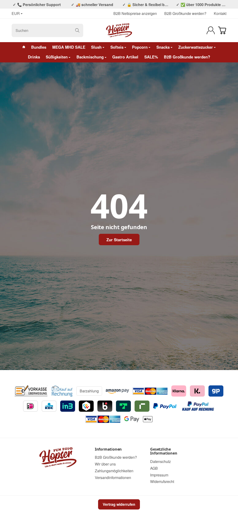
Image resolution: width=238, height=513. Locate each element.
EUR (16, 13)
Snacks (163, 47)
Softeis (116, 47)
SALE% (151, 57)
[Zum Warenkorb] (222, 30)
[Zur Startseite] (119, 30)
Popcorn (140, 47)
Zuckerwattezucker (195, 47)
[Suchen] (77, 30)
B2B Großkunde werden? (185, 13)
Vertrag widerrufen (119, 504)
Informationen (108, 449)
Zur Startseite (119, 239)
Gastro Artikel (125, 57)
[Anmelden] (210, 30)
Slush (96, 47)
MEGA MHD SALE (68, 47)
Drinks (34, 57)
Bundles (38, 47)
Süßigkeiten (57, 57)
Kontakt (220, 13)
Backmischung (90, 57)
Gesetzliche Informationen (163, 451)
